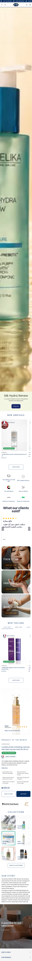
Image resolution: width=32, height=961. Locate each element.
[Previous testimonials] (3, 529)
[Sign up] (29, 930)
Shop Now (16, 467)
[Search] (5, 4)
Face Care (7, 627)
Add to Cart (8, 794)
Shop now (16, 406)
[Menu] (2, 4)
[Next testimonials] (29, 529)
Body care (18, 627)
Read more (5, 768)
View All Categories (16, 865)
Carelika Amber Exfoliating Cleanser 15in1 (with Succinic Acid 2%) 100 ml (16, 748)
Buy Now (23, 794)
